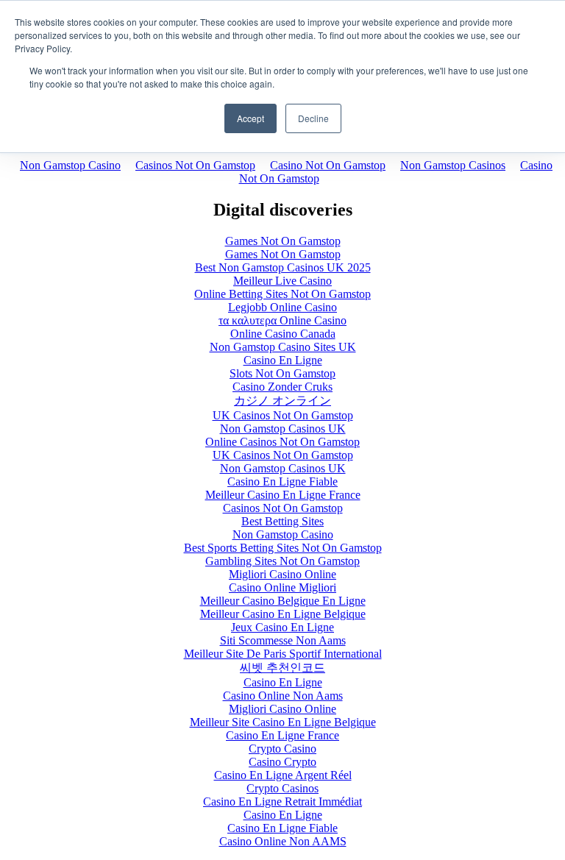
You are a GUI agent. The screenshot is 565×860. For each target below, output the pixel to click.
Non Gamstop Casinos (452, 165)
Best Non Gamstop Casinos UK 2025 (283, 267)
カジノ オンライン (282, 400)
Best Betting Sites (282, 521)
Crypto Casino (282, 748)
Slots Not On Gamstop (282, 373)
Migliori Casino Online (282, 574)
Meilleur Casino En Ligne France (282, 494)
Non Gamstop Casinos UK (283, 428)
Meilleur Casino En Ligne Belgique (283, 614)
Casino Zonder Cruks (282, 386)
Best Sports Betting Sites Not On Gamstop (283, 547)
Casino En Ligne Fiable (282, 481)
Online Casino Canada (282, 333)
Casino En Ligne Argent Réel (283, 775)
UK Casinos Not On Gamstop (283, 415)
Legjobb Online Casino (282, 307)
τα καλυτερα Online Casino (282, 320)
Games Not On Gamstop (283, 241)
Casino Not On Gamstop (327, 165)
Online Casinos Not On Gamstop (282, 442)
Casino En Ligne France (282, 735)
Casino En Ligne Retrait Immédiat (282, 801)
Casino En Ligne (283, 360)
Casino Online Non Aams (283, 695)
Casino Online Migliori (282, 587)
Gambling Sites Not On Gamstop (282, 561)
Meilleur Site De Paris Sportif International (283, 653)
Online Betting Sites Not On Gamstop (282, 294)
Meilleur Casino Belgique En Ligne (283, 600)
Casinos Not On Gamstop (195, 165)
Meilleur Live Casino (282, 280)
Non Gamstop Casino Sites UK (283, 347)
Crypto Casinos (282, 788)
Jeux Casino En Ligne (282, 627)
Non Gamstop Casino (70, 165)
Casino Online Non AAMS (283, 841)
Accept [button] (250, 118)
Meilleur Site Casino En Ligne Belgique (283, 722)
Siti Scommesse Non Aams (283, 640)
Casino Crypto (282, 762)
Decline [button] (313, 118)
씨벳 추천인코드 (282, 667)
